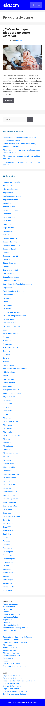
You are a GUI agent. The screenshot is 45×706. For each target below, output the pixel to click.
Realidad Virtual (9, 495)
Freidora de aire (9, 344)
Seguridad (7, 513)
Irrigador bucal (9, 397)
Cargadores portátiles (11, 256)
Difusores (7, 298)
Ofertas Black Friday (27, 681)
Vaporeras (7, 569)
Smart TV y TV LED (10, 648)
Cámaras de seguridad (12, 245)
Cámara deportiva (10, 238)
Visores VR (7, 583)
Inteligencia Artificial (11, 390)
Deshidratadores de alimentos (15, 291)
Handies (6, 362)
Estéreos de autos (10, 323)
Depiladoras (8, 288)
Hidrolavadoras (9, 372)
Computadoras (9, 274)
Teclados (6, 545)
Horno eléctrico (9, 383)
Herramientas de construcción (15, 369)
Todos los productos (11, 604)
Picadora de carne (10, 485)
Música (6, 457)
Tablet (5, 538)
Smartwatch (8, 530)
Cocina (6, 266)
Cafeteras (7, 224)
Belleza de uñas (9, 217)
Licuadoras (7, 404)
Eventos (6, 330)
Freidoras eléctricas (11, 347)
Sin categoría (8, 523)
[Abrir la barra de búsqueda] (33, 5)
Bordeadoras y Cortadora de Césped (17, 637)
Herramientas (8, 365)
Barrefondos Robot (10, 210)
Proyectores (8, 658)
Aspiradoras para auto (12, 196)
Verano (6, 576)
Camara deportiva (10, 242)
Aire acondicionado (10, 189)
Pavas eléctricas (9, 478)
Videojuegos (8, 580)
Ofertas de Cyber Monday (13, 686)
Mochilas (6, 439)
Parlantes (7, 471)
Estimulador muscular (11, 326)
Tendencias (7, 555)
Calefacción (8, 231)
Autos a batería (9, 207)
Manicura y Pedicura (11, 653)
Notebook (7, 460)
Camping (6, 252)
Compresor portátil (10, 270)
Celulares (6, 259)
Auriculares (7, 203)
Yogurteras (7, 590)
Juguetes (7, 400)
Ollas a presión (9, 467)
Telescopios (8, 552)
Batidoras (7, 214)
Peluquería (7, 481)
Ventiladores (8, 573)
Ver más (8, 101)
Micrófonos (7, 428)
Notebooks (7, 609)
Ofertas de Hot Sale (11, 683)
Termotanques (9, 559)
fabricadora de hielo (11, 333)
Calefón (6, 235)
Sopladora (7, 534)
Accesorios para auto (11, 182)
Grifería (6, 358)
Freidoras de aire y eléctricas (14, 666)
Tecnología (7, 548)
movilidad (7, 450)
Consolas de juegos (11, 277)
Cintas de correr (9, 263)
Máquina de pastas (10, 421)
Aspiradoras (8, 193)
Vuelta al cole (8, 587)
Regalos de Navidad (11, 689)
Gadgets (6, 351)
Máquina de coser (10, 418)
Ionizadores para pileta (12, 393)
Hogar (5, 376)
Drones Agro (8, 305)
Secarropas (7, 509)
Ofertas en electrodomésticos (15, 691)
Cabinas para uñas (10, 630)
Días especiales (9, 295)
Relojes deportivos (10, 499)
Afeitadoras (8, 185)
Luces (5, 414)
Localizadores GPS (10, 411)
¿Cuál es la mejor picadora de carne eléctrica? (16, 32)
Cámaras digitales (10, 249)
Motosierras (8, 446)
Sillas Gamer (8, 520)
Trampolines (8, 562)
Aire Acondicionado (11, 625)
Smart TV (7, 527)
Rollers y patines (9, 502)
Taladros (6, 541)
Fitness (6, 337)
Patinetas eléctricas (11, 474)
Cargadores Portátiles (12, 663)
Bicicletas (7, 221)
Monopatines (8, 442)
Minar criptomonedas (11, 435)
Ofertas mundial (9, 464)
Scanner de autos (10, 506)
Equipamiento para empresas (14, 316)
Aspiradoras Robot (10, 200)
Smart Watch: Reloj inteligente (15, 642)
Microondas (8, 432)
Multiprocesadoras (10, 453)
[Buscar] (30, 119)
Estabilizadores (9, 319)
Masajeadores (8, 425)
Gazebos (6, 354)
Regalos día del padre (11, 676)
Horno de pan (8, 379)
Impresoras (7, 386)
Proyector (7, 488)
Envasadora (7, 309)
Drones (6, 612)
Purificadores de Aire (11, 656)
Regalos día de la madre (12, 678)
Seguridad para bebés (11, 516)
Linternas (6, 407)
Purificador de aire (10, 492)
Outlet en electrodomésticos (14, 694)
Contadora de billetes (11, 281)
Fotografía (7, 340)
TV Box (6, 566)
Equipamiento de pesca (12, 312)
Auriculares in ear (10, 650)
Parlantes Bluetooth (11, 640)
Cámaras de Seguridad (12, 614)
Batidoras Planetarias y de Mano (15, 628)
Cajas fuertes (8, 228)
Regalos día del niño (11, 681)
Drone (5, 302)
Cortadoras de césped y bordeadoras (18, 284)
